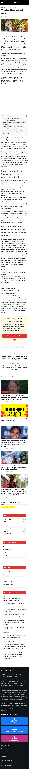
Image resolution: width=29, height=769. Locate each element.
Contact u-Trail (5, 745)
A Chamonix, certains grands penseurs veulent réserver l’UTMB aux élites (14, 641)
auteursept (18, 347)
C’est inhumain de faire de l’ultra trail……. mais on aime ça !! (15, 119)
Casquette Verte (7, 581)
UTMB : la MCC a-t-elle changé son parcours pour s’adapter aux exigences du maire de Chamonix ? (13, 468)
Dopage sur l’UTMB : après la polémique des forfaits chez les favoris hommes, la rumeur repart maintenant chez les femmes (14, 443)
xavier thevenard (9, 347)
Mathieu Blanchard (8, 575)
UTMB (4, 546)
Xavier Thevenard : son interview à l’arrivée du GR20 (14, 123)
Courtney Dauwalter (8, 584)
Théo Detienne (7, 578)
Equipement (6, 531)
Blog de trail (8, 7)
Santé (7, 529)
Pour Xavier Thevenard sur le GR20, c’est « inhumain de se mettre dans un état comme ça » (13, 132)
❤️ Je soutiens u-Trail (14, 336)
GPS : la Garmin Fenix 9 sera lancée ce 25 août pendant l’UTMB (14, 420)
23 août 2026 (10, 401)
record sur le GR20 (21, 65)
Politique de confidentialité (8, 763)
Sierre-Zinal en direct (9, 507)
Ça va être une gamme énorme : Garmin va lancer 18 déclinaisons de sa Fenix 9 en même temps (14, 605)
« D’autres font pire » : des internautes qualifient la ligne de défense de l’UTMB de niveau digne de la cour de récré (14, 397)
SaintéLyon (6, 556)
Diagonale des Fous (8, 550)
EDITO (4, 462)
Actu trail (3, 754)
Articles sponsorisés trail (8, 749)
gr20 (24, 347)
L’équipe (3, 758)
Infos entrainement (8, 528)
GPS (5, 534)
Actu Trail (14, 7)
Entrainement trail (6, 765)
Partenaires (4, 747)
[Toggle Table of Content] (24, 116)
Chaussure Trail (7, 533)
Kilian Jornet (6, 572)
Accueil (3, 7)
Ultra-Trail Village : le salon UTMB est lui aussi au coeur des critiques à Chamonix (14, 636)
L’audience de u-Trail (6, 761)
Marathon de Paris (8, 559)
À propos (3, 756)
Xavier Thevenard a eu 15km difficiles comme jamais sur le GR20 (13, 127)
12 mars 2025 (4, 17)
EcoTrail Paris (6, 553)
